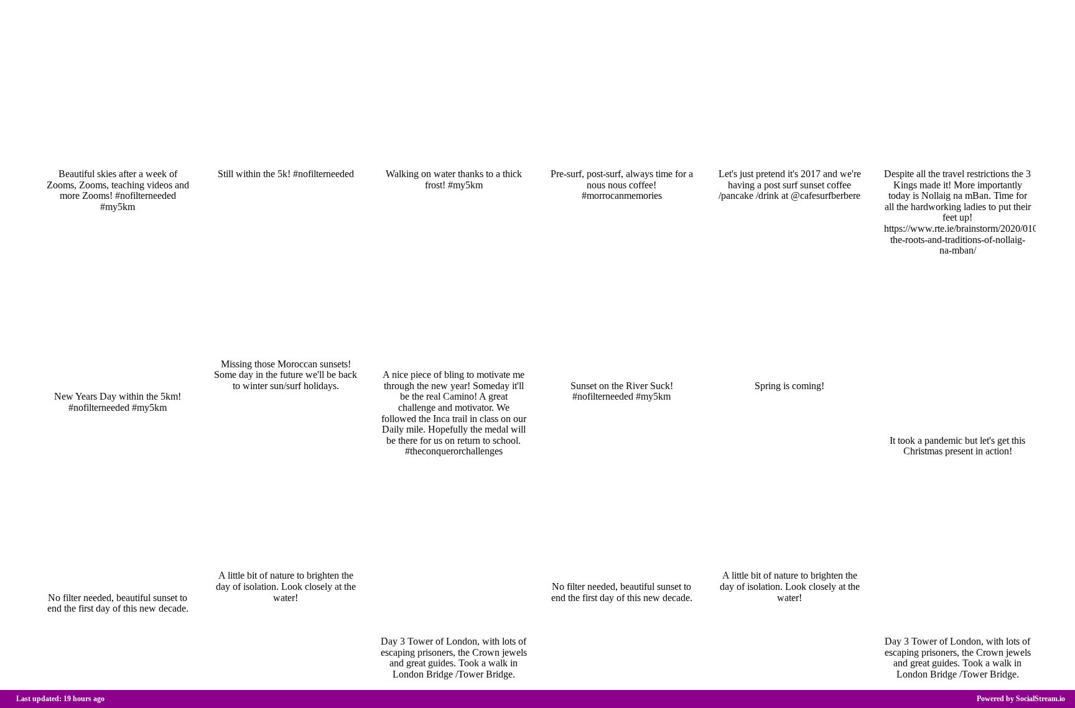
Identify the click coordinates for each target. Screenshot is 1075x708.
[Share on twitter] (172, 154)
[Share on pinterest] (188, 154)
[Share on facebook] (156, 154)
